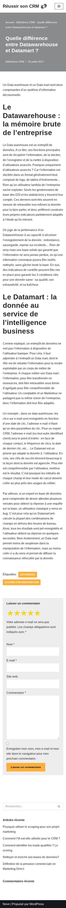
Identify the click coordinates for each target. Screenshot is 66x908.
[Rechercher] (59, 806)
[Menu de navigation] (59, 6)
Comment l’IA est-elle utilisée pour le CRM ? (31, 838)
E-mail (11, 660)
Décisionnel (27, 574)
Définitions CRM (25, 22)
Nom (10, 644)
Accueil (10, 22)
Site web (12, 676)
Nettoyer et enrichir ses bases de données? (31, 857)
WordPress (36, 904)
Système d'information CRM (22, 582)
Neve (6, 904)
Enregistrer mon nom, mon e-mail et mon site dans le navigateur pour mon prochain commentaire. (32, 753)
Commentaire (16, 692)
